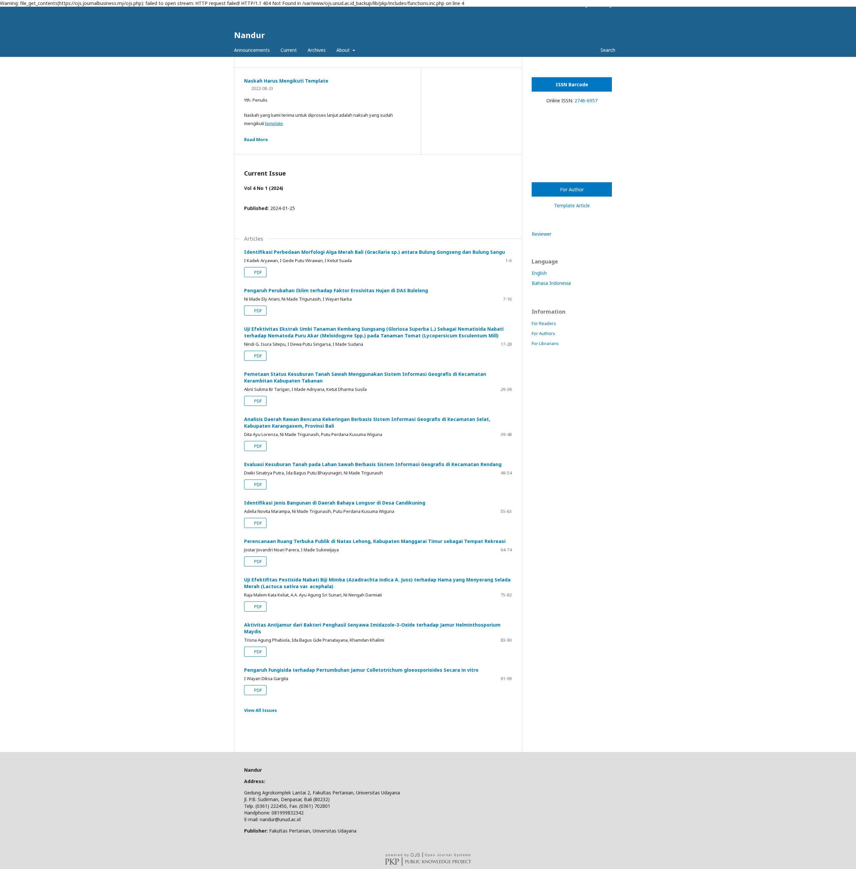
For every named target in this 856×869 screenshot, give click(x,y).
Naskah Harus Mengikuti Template (286, 81)
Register (588, 5)
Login (609, 5)
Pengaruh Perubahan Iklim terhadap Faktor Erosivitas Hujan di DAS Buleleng (336, 290)
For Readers (544, 323)
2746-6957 (586, 100)
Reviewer (541, 234)
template (274, 123)
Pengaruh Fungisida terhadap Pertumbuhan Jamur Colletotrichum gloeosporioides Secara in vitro (361, 670)
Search (607, 50)
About (343, 50)
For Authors (543, 333)
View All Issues (260, 710)
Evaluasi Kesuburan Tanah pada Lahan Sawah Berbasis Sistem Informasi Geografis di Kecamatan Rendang (373, 464)
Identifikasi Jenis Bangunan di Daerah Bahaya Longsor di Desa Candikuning (334, 503)
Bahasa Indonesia (551, 283)
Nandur (249, 34)
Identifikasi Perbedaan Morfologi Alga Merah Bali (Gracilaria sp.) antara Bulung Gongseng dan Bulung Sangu (374, 252)
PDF (257, 272)
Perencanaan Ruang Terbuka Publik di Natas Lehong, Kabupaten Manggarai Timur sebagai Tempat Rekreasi (375, 541)
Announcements (252, 50)
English (539, 273)
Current (289, 50)
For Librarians (545, 343)
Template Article (572, 205)
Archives (317, 50)
